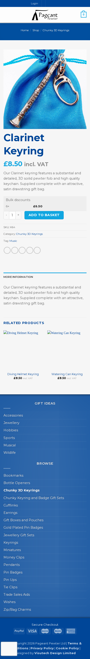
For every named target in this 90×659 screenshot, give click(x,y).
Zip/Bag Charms (17, 609)
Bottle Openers (16, 483)
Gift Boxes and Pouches (23, 520)
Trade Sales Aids (16, 594)
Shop (36, 30)
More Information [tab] (18, 277)
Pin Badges (12, 572)
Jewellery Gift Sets (18, 535)
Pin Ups (10, 580)
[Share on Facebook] (14, 250)
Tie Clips (10, 587)
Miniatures (12, 550)
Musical (9, 445)
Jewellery (11, 423)
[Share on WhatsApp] (7, 250)
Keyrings (10, 542)
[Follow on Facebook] (49, 3)
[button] (6, 14)
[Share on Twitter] (22, 250)
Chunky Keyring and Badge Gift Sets (33, 498)
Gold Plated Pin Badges (23, 527)
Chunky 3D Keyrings (56, 30)
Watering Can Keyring (67, 374)
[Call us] (57, 3)
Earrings (10, 513)
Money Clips (13, 557)
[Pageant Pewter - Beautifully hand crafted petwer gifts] (45, 15)
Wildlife (9, 453)
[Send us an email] (53, 3)
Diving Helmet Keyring (23, 374)
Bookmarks (13, 475)
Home (25, 30)
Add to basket (44, 215)
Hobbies (10, 430)
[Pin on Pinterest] (37, 250)
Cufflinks (10, 505)
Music (13, 240)
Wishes (9, 602)
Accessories (13, 415)
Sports (9, 438)
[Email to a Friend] (29, 250)
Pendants (11, 565)
